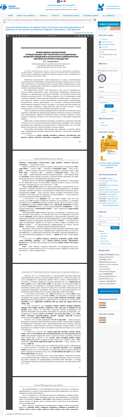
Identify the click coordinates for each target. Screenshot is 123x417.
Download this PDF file (84, 32)
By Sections (105, 241)
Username (101, 91)
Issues (43, 15)
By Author (104, 236)
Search (100, 216)
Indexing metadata (108, 44)
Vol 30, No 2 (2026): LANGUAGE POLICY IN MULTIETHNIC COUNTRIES (109, 165)
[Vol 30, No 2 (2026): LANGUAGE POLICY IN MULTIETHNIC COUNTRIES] (109, 160)
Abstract (105, 39)
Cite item (105, 47)
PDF (4, 22)
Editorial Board (90, 15)
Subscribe (104, 125)
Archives (10, 20)
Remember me (104, 102)
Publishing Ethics (71, 15)
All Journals (108, 15)
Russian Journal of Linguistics (61, 7)
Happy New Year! (113, 199)
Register (114, 111)
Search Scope (102, 221)
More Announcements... (111, 205)
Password (101, 97)
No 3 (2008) (16, 20)
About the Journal (25, 15)
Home (10, 15)
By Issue (104, 234)
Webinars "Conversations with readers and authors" (108, 180)
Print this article (107, 42)
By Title (103, 239)
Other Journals (106, 244)
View (102, 123)
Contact (55, 15)
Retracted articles (109, 291)
